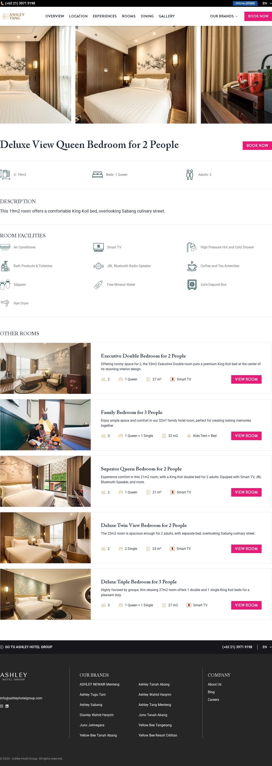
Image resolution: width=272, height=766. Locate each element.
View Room (246, 379)
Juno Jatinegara (92, 725)
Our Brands (222, 16)
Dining (147, 16)
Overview (54, 16)
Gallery (167, 16)
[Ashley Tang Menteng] (13, 16)
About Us (214, 684)
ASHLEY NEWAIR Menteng (99, 684)
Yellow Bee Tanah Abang (98, 735)
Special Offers (245, 3)
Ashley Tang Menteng (155, 705)
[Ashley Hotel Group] (32, 676)
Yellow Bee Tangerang (155, 725)
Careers (213, 700)
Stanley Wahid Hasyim (97, 715)
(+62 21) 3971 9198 (20, 3)
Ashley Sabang (91, 705)
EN (265, 3)
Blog (211, 692)
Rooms (129, 16)
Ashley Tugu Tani (93, 695)
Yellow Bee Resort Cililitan (158, 735)
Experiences (105, 16)
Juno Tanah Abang (153, 715)
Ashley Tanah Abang (154, 684)
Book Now (258, 16)
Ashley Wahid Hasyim (155, 695)
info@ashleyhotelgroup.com (21, 698)
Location (78, 16)
